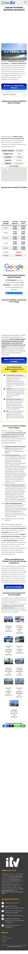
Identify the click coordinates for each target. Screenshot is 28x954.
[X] (11, 726)
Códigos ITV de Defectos (12, 903)
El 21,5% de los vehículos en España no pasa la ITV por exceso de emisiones (14, 920)
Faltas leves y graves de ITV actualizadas (12, 926)
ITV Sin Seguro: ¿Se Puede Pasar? (14, 915)
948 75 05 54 (19, 163)
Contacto (4, 941)
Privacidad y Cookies (6, 938)
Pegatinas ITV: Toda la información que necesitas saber (14, 907)
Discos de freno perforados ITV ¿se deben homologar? (13, 911)
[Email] (22, 726)
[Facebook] (5, 726)
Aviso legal (4, 936)
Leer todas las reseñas (15, 293)
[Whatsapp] (17, 726)
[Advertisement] (14, 27)
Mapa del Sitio (5, 939)
